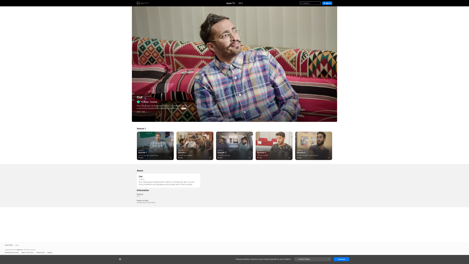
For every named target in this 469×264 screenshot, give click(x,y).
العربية (17, 245)
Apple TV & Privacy (27, 252)
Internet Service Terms (12, 252)
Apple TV (230, 3)
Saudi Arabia (9, 245)
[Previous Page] (134, 146)
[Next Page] (334, 146)
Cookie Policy (40, 252)
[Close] (120, 259)
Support (50, 252)
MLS (241, 3)
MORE (184, 108)
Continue (341, 259)
